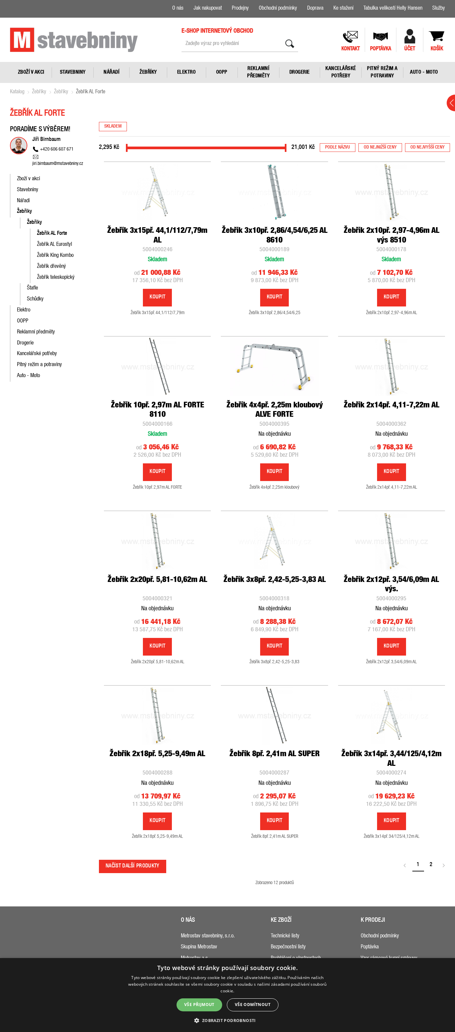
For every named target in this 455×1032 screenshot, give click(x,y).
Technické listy (285, 936)
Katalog (17, 92)
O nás (178, 8)
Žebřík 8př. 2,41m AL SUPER (274, 755)
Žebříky (39, 92)
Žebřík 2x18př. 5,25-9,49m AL (157, 755)
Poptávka (370, 947)
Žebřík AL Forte (52, 234)
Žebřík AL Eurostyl (54, 245)
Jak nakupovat (208, 8)
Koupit (157, 297)
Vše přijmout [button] (199, 1004)
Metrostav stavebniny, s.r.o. (208, 936)
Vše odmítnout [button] (252, 1004)
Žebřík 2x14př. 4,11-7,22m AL (391, 406)
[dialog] (227, 995)
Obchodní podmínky (278, 8)
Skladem (113, 126)
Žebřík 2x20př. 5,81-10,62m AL (157, 580)
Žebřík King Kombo (55, 255)
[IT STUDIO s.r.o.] (74, 40)
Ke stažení (343, 8)
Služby (438, 8)
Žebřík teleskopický (56, 277)
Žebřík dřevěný (51, 266)
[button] (227, 1020)
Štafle (32, 288)
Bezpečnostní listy (288, 947)
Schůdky (35, 299)
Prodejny (240, 8)
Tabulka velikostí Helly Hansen (392, 8)
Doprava (315, 8)
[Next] (444, 865)
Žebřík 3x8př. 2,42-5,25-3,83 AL (275, 580)
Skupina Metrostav (199, 947)
